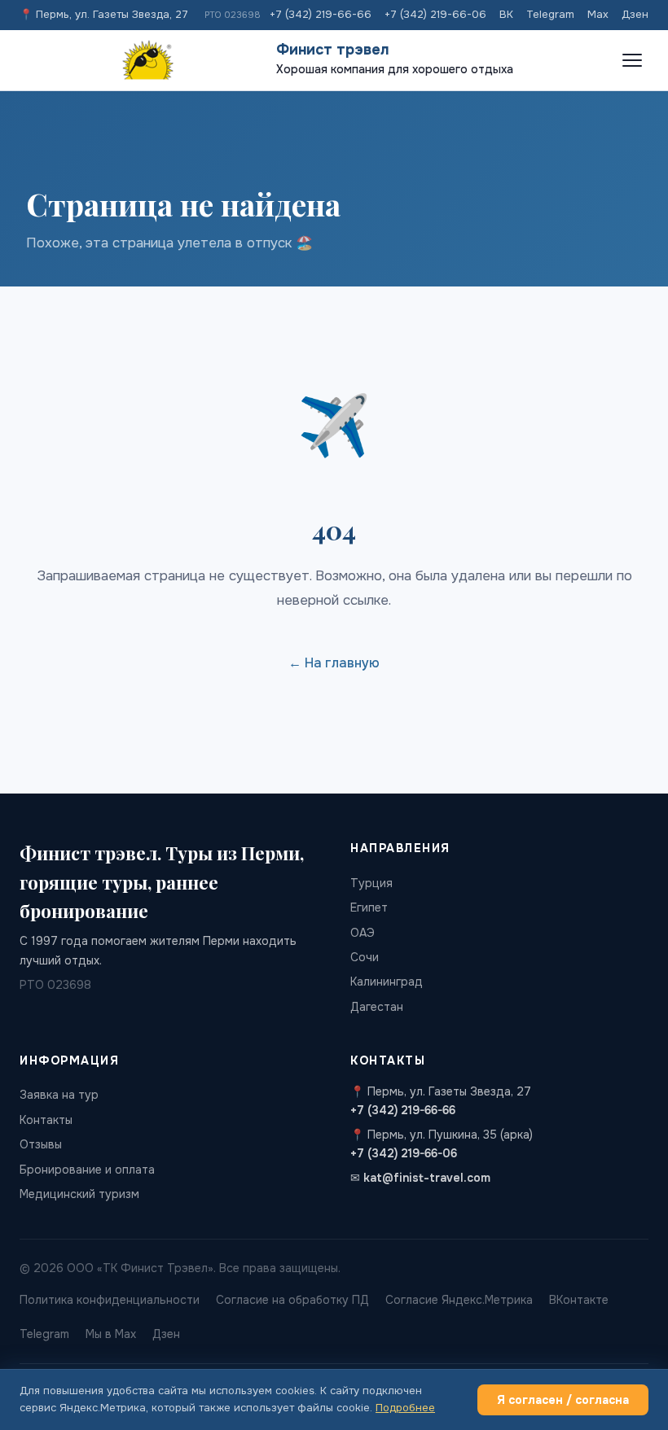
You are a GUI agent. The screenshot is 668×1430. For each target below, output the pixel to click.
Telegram (550, 14)
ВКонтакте (579, 1299)
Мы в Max (111, 1334)
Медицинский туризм (79, 1194)
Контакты (46, 1120)
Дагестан (376, 1006)
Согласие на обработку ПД (292, 1299)
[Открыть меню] (632, 60)
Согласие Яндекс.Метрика (459, 1299)
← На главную (334, 662)
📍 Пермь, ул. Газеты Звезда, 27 (104, 14)
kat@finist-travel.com (426, 1177)
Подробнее (405, 1408)
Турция (371, 883)
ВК (506, 14)
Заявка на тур (59, 1094)
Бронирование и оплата (87, 1169)
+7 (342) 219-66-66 (320, 14)
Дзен (635, 14)
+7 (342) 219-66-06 (435, 14)
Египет (369, 907)
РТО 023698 (232, 14)
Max (598, 14)
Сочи (364, 957)
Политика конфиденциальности (110, 1299)
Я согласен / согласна (563, 1400)
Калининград (386, 981)
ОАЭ (362, 932)
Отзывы (41, 1144)
